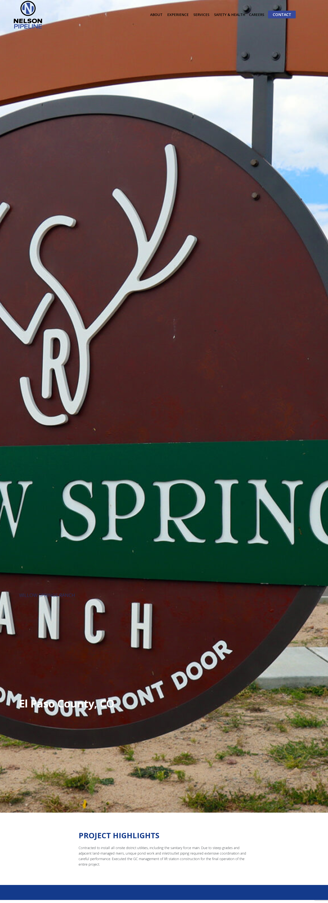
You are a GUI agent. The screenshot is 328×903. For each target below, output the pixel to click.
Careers (256, 14)
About (156, 14)
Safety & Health (229, 14)
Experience (178, 14)
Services (201, 14)
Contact (282, 14)
